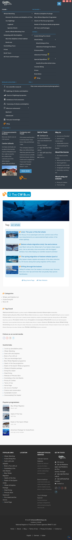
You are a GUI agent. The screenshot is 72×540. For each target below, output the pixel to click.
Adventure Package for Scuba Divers (22, 430)
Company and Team (25, 133)
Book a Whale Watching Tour (15, 31)
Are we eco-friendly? (63, 136)
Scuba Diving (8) (8, 299)
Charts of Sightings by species (16, 95)
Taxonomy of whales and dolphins (17, 104)
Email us (41, 157)
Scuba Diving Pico (10, 458)
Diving (34, 32)
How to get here (61, 163)
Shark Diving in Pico (42, 43)
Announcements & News (9, 133)
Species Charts (12, 28)
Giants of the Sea (9, 478)
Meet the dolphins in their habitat (17, 38)
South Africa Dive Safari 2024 (45, 63)
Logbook (10, 24)
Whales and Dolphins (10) (11, 297)
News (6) (5, 302)
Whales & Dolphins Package (43, 13)
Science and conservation (12, 390)
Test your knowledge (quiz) (13, 358)
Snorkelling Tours (9, 46)
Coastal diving (39, 66)
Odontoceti (9, 115)
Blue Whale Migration (17, 406)
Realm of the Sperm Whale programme (17, 366)
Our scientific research (13, 87)
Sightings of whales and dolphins (16, 91)
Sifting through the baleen (31, 266)
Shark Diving (38, 39)
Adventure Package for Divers (46, 46)
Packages (36, 9)
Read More (26, 171)
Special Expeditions (40, 59)
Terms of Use (61, 185)
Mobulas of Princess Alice (12, 375)
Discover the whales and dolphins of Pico (19, 17)
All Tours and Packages (11, 56)
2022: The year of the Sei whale (33, 232)
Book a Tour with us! (10, 356)
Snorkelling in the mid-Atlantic (13, 378)
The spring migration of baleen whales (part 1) (39, 256)
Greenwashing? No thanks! (12, 395)
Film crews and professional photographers (45, 86)
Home (12, 529)
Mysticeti (8, 112)
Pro (30, 82)
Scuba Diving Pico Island (42, 36)
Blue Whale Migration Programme (45, 17)
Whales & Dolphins (9, 82)
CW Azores (6, 128)
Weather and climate (63, 165)
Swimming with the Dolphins (13, 35)
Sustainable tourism (62, 143)
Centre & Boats (8, 143)
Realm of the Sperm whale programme (46, 24)
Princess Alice (38, 50)
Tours (4, 9)
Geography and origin (63, 167)
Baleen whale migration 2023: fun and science (39, 244)
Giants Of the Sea (16, 414)
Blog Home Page (28, 280)
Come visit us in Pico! (8, 163)
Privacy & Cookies (62, 182)
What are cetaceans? (12, 108)
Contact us (60, 483)
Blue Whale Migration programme (15, 361)
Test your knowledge (12, 119)
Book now (9, 42)
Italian (43, 535)
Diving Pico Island (9, 370)
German (36, 535)
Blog (38, 78)
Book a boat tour (42, 479)
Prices (6, 49)
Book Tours (7, 53)
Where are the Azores (63, 160)
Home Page (8, 385)
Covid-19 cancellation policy (13, 348)
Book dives (37, 74)
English (29, 535)
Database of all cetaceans (15, 99)
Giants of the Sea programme (44, 21)
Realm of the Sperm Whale (19, 422)
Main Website (42, 280)
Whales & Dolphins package (13, 368)
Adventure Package (40, 54)
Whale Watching (9, 13)
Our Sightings (10, 21)
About (19, 529)
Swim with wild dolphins (12, 353)
